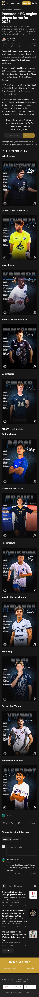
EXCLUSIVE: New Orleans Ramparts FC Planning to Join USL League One (13, 913)
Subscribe (26, 3)
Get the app (30, 987)
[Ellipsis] (36, 859)
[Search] (35, 886)
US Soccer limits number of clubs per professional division (14, 899)
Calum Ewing (16, 923)
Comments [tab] (7, 839)
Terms (35, 979)
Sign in (34, 3)
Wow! (4, 940)
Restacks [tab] (16, 839)
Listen (34, 39)
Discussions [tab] (18, 886)
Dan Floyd (10, 859)
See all (6, 951)
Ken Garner (11, 38)
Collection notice (20, 981)
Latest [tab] (10, 886)
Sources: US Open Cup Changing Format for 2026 (14, 893)
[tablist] (11, 839)
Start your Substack (13, 987)
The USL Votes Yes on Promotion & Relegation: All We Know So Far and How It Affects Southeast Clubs (14, 934)
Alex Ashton (15, 902)
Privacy (29, 979)
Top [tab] (4, 886)
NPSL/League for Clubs (11, 10)
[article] (19, 899)
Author (9, 862)
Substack (9, 992)
